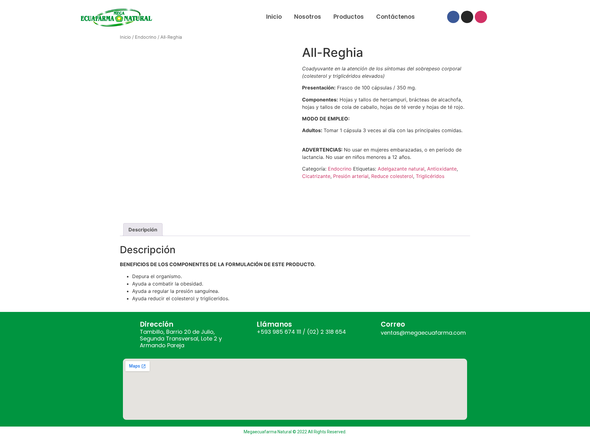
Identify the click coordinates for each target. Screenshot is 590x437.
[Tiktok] (481, 17)
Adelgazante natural (401, 169)
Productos (348, 17)
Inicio (274, 17)
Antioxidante (442, 169)
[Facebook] (453, 17)
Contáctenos (395, 17)
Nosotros (307, 17)
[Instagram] (467, 17)
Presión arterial (350, 176)
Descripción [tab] (142, 229)
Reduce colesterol (392, 176)
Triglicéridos (430, 176)
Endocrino (145, 37)
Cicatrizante (316, 176)
